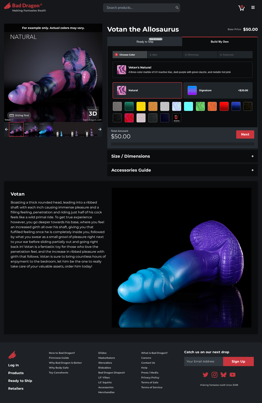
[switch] (93, 112)
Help (144, 367)
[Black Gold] (247, 106)
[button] (177, 8)
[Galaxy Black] (117, 117)
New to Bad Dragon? (62, 352)
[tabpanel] (182, 97)
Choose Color (125, 54)
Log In (13, 365)
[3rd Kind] (176, 106)
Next (245, 134)
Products (16, 373)
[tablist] (182, 41)
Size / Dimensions (130, 156)
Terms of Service (152, 387)
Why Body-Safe (59, 367)
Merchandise (106, 392)
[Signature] (192, 90)
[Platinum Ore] (117, 106)
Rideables (104, 367)
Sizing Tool (22, 115)
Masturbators (106, 357)
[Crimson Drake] (224, 106)
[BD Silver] (164, 106)
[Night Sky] (164, 117)
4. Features (227, 54)
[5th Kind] (200, 106)
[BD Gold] (141, 106)
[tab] (145, 41)
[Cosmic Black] (152, 117)
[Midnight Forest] (129, 106)
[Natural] (121, 90)
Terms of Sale (149, 382)
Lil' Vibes (104, 377)
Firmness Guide (59, 357)
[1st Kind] (141, 117)
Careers (146, 357)
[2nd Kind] (212, 106)
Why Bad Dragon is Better (65, 362)
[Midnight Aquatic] (236, 106)
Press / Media (149, 372)
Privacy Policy (150, 377)
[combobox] (141, 7)
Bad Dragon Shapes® (111, 372)
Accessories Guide (131, 170)
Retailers (16, 388)
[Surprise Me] (176, 117)
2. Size (153, 54)
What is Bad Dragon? (154, 352)
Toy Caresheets (58, 372)
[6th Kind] (129, 117)
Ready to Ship (20, 381)
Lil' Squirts (105, 382)
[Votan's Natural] (121, 69)
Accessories (105, 387)
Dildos (102, 352)
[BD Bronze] (152, 106)
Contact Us (148, 362)
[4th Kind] (188, 106)
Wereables (105, 362)
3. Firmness (192, 54)
